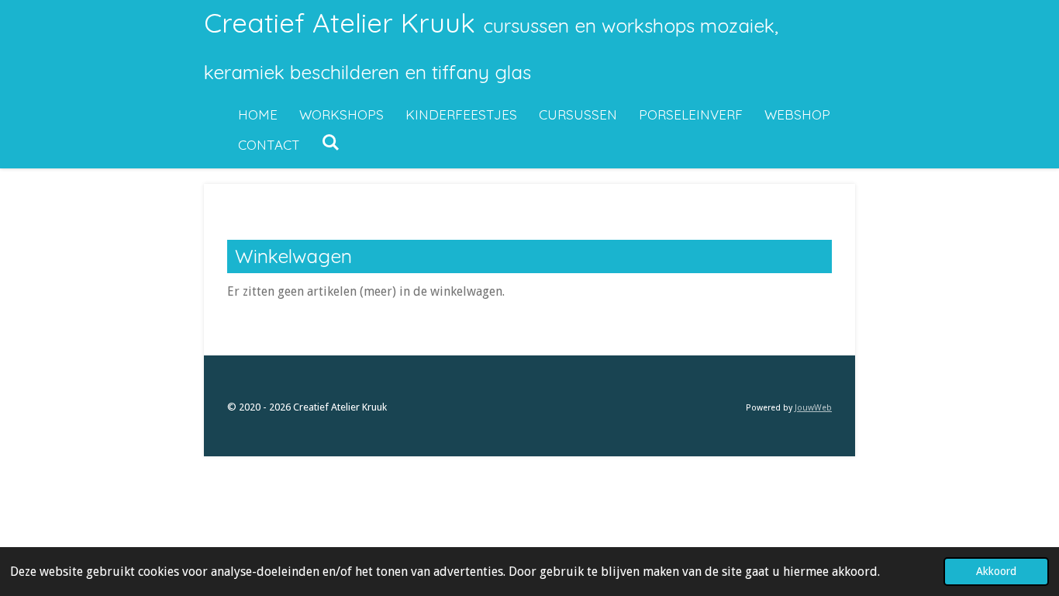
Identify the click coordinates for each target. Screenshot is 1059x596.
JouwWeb (813, 408)
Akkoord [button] (996, 571)
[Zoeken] (331, 142)
